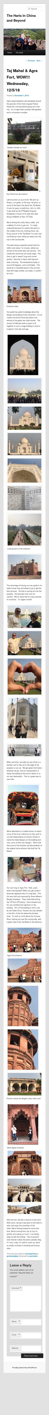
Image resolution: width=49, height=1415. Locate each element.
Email (16, 1335)
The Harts (19, 52)
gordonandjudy (12, 1256)
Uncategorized (30, 1253)
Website (15, 1348)
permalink (33, 1256)
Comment (16, 1288)
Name (16, 1321)
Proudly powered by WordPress (24, 1367)
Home (9, 52)
